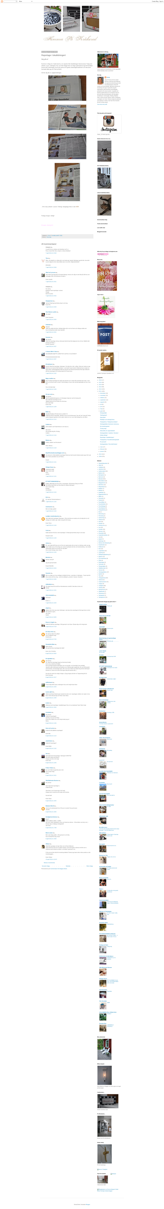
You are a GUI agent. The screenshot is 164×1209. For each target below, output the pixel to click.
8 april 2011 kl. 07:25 (51, 639)
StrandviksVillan (50, 644)
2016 (100, 380)
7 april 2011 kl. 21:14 (51, 419)
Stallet (108, 1002)
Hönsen (101, 531)
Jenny (47, 543)
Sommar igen (110, 628)
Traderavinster (102, 581)
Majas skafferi (49, 378)
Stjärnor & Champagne (105, 911)
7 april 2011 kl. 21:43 (51, 525)
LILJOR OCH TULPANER (105, 771)
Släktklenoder (102, 568)
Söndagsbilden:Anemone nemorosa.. (109, 424)
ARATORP (102, 627)
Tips (100, 576)
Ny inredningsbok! (104, 426)
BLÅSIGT (109, 1013)
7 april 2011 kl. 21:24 (51, 492)
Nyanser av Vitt (103, 855)
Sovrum (101, 570)
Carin (47, 530)
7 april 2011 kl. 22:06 (51, 579)
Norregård (102, 844)
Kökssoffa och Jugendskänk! (107, 430)
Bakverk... (109, 879)
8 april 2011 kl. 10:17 (51, 677)
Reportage (49, 237)
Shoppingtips (102, 566)
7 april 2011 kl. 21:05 (51, 389)
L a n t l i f (101, 760)
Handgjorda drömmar (51, 817)
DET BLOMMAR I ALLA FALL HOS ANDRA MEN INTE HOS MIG (112, 982)
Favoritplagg (102, 506)
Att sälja (109, 806)
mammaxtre (49, 506)
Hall (100, 521)
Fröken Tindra (49, 768)
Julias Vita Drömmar (104, 737)
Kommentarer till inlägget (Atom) (58, 868)
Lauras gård (49, 692)
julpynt (100, 539)
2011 (100, 391)
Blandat (101, 479)
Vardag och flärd (103, 945)
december (103, 393)
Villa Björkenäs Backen (52, 780)
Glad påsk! (103, 417)
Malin (47, 411)
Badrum (101, 473)
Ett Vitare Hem (50, 631)
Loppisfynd (101, 550)
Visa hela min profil (102, 104)
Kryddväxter (102, 545)
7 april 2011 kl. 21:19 (51, 448)
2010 (100, 454)
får (99, 512)
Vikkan (47, 844)
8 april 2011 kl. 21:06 (51, 723)
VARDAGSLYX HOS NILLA (106, 956)
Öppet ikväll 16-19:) (111, 845)
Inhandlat (101, 533)
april (101, 411)
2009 (100, 456)
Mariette (48, 557)
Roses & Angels (50, 622)
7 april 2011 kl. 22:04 (51, 568)
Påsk (100, 560)
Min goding (109, 750)
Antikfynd (101, 467)
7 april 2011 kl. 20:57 (51, 346)
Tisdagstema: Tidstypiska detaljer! (108, 422)
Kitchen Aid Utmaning (104, 543)
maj (101, 408)
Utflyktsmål (101, 591)
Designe (101, 655)
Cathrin (48, 424)
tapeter (100, 574)
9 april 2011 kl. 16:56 (51, 812)
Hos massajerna (111, 795)
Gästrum (101, 519)
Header (100, 523)
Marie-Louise (49, 833)
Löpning (101, 552)
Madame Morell (50, 806)
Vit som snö (49, 394)
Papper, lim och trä (111, 856)
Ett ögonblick (49, 658)
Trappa (100, 583)
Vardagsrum (102, 597)
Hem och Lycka (50, 728)
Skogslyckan (49, 301)
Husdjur (101, 529)
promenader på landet (105, 866)
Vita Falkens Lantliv (51, 312)
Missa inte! (109, 739)
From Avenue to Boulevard (106, 688)
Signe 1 (101, 889)
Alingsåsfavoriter (103, 463)
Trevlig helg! (103, 428)
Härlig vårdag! (103, 435)
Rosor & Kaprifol (103, 877)
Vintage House (50, 467)
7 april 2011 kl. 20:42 (51, 295)
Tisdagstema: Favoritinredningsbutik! (109, 439)
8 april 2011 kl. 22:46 (51, 762)
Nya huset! (109, 784)
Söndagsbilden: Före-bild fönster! (108, 444)
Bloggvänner (102, 482)
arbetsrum (101, 469)
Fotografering (102, 510)
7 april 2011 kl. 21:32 (51, 501)
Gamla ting (101, 517)
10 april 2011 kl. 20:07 (51, 859)
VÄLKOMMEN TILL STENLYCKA (107, 1012)
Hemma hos (102, 525)
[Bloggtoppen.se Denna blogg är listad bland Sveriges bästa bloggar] (109, 1191)
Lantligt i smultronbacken (52, 516)
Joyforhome (49, 741)
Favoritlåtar (101, 502)
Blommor (101, 484)
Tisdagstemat (102, 578)
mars (101, 447)
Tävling (100, 587)
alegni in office (103, 604)
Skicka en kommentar (49, 862)
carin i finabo (102, 651)
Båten (100, 496)
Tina (47, 258)
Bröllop (100, 490)
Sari (47, 753)
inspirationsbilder (103, 535)
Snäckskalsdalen (103, 900)
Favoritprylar (102, 508)
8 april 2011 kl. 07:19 (51, 626)
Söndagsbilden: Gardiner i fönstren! (109, 433)
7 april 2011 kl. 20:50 (51, 319)
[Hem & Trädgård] (102, 1169)
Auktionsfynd (102, 471)
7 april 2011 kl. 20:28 (51, 253)
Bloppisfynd (102, 486)
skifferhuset (49, 682)
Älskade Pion (102, 1023)
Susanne (48, 337)
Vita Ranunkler (103, 990)
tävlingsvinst (102, 589)
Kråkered (101, 547)
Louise (47, 703)
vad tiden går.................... (113, 641)
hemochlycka (102, 722)
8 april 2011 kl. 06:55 (51, 617)
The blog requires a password (106, 723)
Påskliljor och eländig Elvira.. (107, 419)
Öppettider (109, 991)
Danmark (101, 498)
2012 (100, 389)
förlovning (101, 513)
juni (101, 406)
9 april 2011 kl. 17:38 (51, 827)
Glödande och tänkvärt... (112, 772)
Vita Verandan (103, 1001)
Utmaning (101, 593)
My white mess (103, 827)
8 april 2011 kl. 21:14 (51, 735)
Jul (99, 537)
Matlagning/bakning (104, 554)
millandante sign (103, 816)
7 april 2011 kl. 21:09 (51, 406)
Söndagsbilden (102, 572)
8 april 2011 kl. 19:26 (51, 707)
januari (102, 451)
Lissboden (48, 712)
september (103, 400)
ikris (47, 497)
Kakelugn (101, 541)
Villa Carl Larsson (50, 272)
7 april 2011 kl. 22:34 (51, 603)
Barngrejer (101, 475)
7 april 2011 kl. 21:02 (51, 373)
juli (101, 404)
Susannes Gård (103, 922)
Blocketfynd (102, 480)
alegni (47, 608)
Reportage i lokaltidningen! (107, 437)
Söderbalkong (110, 924)
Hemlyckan (102, 711)
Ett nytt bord (110, 761)
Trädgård (101, 585)
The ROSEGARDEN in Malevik (107, 933)
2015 (100, 382)
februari (102, 449)
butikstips (101, 492)
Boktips (100, 488)
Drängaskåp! (103, 413)
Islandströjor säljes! (111, 678)
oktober (102, 397)
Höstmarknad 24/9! (111, 656)
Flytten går (109, 605)
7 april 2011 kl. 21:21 (51, 462)
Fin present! (103, 442)
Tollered (101, 579)
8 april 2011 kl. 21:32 (51, 748)
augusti (102, 402)
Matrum (100, 556)
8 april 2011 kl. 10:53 (51, 686)
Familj (100, 500)
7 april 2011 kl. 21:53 (51, 552)
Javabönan (102, 726)
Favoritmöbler (102, 504)
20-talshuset (49, 364)
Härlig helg (109, 946)
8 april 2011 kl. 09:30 (51, 653)
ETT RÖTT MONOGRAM (52, 481)
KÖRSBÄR (102, 749)
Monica (48, 440)
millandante (49, 584)
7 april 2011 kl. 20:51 (51, 332)
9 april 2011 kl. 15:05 (51, 800)
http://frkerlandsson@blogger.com (55, 453)
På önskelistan (102, 558)
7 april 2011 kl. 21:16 (51, 435)
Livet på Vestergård (104, 793)
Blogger (88, 1204)
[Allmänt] (113, 1173)
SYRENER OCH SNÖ (112, 667)
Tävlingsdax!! (103, 415)
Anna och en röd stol (104, 615)
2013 (100, 386)
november (103, 395)
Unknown (48, 324)
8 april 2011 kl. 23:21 (51, 775)
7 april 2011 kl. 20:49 (51, 307)
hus (100, 527)
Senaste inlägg (46, 866)
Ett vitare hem (103, 677)
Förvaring (101, 515)
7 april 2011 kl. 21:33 (51, 511)
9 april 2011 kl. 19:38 (51, 838)
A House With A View (51, 351)
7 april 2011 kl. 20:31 (51, 281)
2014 (100, 384)
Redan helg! (110, 690)
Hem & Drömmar (103, 700)
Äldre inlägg (89, 866)
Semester (101, 564)
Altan (100, 465)
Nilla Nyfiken (102, 833)
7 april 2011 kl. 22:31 (51, 590)
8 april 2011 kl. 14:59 (51, 698)
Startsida (68, 866)
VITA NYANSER (50, 595)
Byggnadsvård (102, 494)
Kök (100, 548)
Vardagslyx (101, 595)
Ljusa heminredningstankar (106, 805)
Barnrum (101, 477)
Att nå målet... (102, 652)
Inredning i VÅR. (110, 712)
